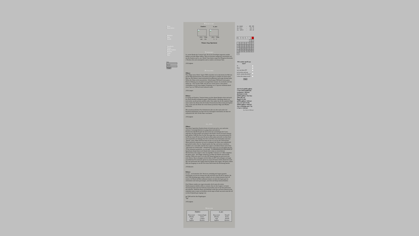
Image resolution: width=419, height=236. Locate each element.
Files (168, 55)
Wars (168, 37)
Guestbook (170, 46)
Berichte (169, 51)
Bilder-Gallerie (171, 50)
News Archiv (170, 28)
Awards (169, 39)
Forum (169, 48)
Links (168, 53)
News (168, 26)
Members (170, 35)
